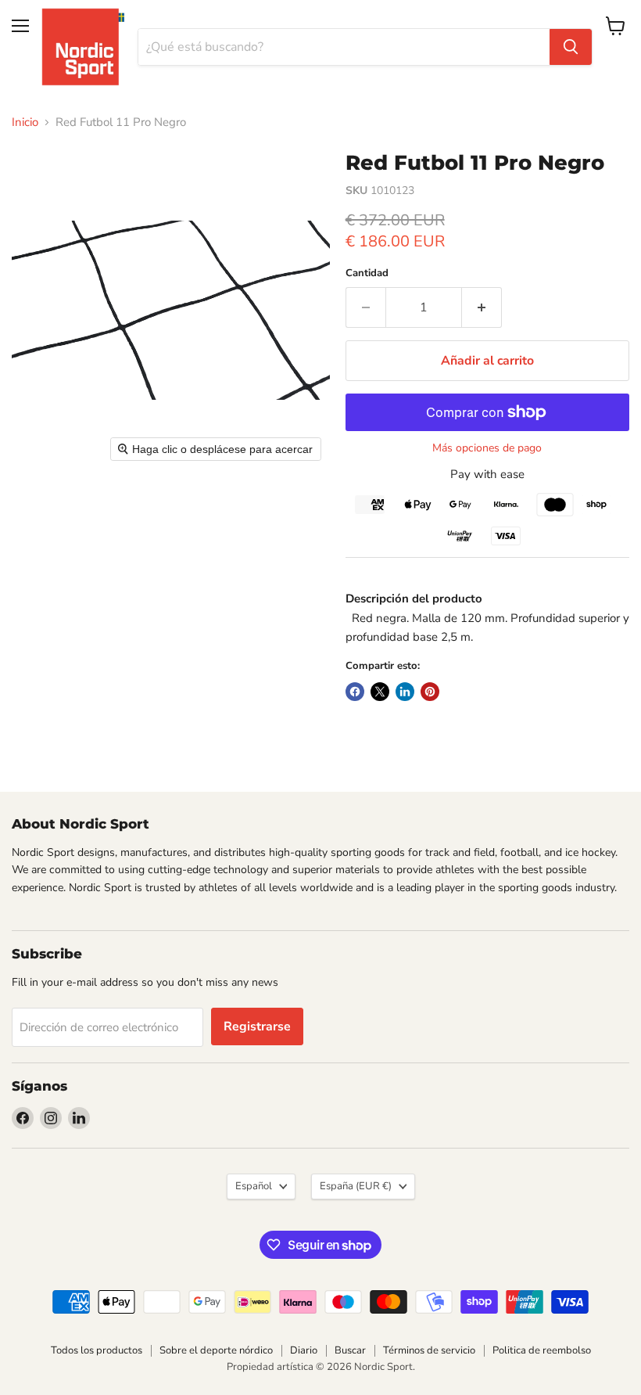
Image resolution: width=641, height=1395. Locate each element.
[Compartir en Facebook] (355, 691)
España (356, 1186)
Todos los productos (96, 1350)
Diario (303, 1350)
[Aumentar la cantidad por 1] (482, 307)
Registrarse (257, 1026)
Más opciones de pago (487, 448)
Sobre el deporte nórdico (216, 1350)
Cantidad (367, 273)
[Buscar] (571, 47)
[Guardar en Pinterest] (430, 691)
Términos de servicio (429, 1350)
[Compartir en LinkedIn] (405, 691)
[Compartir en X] (380, 691)
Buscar (350, 1350)
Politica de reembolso (541, 1350)
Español (253, 1186)
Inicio (25, 122)
